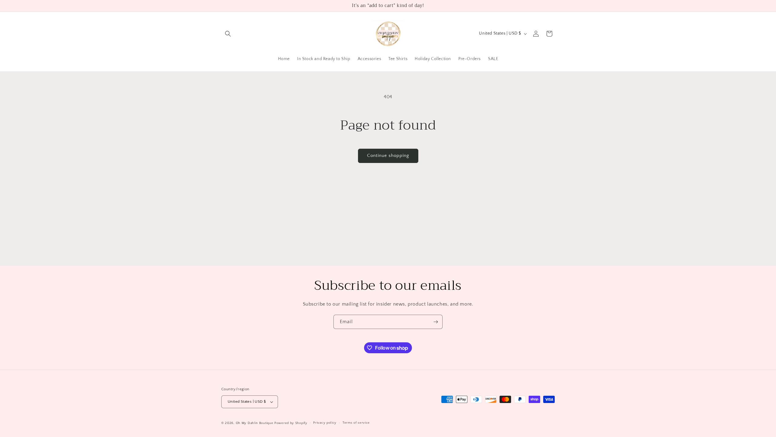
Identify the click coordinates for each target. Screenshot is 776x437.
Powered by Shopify (290, 423)
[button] (228, 33)
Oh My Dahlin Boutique (254, 423)
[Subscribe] (435, 322)
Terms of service (356, 423)
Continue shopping (388, 155)
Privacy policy (324, 423)
